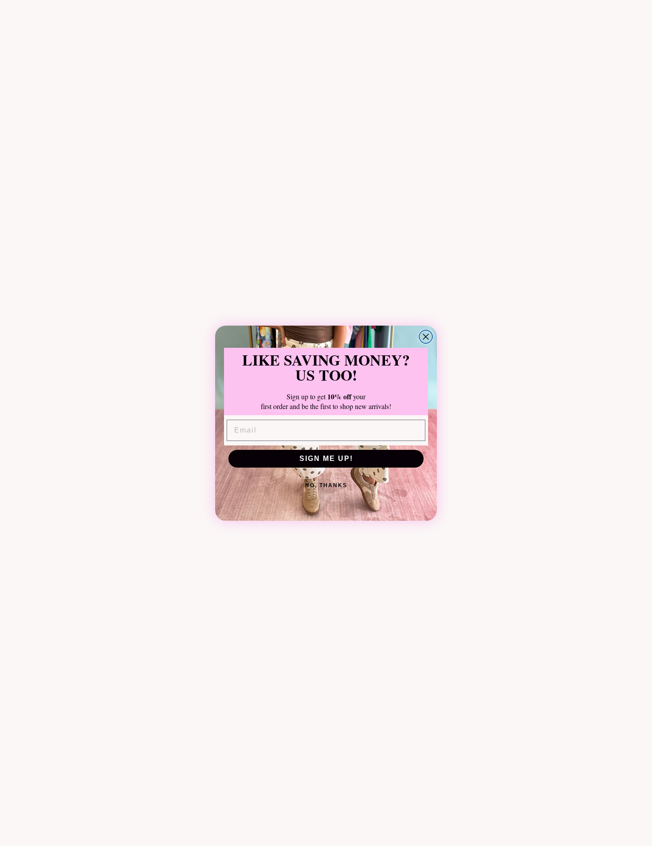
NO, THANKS (326, 485)
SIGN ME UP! (326, 458)
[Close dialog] (425, 336)
